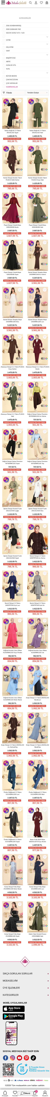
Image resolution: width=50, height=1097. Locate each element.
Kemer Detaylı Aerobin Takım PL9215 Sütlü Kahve (12, 179)
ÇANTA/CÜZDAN (12, 79)
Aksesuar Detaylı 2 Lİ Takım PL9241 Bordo (37, 368)
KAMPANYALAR (12, 87)
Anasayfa (5, 1095)
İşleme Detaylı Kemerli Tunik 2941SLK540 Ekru (37, 510)
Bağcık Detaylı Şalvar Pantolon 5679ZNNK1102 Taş (38, 462)
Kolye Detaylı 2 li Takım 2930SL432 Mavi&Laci (37, 699)
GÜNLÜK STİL (11, 65)
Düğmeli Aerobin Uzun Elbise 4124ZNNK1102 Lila (37, 651)
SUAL (8, 69)
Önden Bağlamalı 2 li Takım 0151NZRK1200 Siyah (12, 840)
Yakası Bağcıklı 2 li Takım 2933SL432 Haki (37, 131)
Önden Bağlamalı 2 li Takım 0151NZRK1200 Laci (12, 793)
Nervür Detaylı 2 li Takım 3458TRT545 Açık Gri (37, 604)
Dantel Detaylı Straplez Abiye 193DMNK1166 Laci (37, 320)
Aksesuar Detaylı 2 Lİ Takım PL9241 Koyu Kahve (12, 368)
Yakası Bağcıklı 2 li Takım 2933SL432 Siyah (12, 131)
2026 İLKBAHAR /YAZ (13, 29)
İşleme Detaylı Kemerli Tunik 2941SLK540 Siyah (12, 557)
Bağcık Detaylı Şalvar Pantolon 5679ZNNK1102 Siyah (12, 462)
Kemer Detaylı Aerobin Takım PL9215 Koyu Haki (37, 179)
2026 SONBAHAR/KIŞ (13, 25)
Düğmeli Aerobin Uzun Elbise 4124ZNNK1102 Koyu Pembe (12, 651)
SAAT (8, 51)
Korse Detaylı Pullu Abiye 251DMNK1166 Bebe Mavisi (13, 888)
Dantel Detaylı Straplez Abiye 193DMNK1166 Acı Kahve (37, 273)
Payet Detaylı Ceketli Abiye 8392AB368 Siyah (12, 273)
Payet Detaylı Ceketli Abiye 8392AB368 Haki (37, 226)
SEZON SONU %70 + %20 (15, 33)
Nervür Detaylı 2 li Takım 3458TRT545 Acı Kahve (37, 557)
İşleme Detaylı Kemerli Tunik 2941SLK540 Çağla (12, 510)
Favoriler (15, 1095)
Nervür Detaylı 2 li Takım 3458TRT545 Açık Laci (12, 604)
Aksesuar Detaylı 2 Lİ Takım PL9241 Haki (12, 415)
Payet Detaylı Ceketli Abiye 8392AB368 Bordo (12, 226)
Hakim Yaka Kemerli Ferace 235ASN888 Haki (37, 935)
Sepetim (35, 1093)
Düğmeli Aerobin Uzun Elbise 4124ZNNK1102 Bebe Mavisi (12, 699)
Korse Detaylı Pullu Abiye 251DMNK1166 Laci (37, 888)
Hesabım (45, 1095)
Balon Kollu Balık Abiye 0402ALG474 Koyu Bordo (37, 840)
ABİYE (8, 61)
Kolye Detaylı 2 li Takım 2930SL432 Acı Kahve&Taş (12, 746)
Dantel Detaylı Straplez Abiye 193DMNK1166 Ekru (12, 320)
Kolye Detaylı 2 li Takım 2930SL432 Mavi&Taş (37, 746)
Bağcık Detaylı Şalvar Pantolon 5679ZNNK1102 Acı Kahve (38, 415)
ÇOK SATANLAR (12, 83)
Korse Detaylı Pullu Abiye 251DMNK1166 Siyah (12, 935)
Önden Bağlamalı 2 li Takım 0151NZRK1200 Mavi (37, 793)
